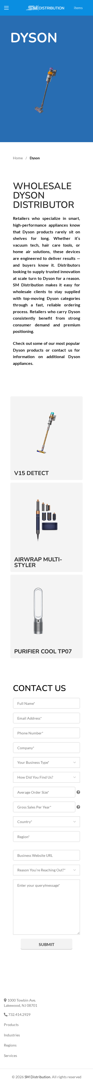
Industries (12, 1035)
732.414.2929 (18, 1014)
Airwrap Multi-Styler (38, 562)
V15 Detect (31, 473)
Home (18, 158)
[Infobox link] (88, 0)
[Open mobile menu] (6, 8)
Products (11, 1024)
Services (10, 1055)
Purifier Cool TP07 (43, 651)
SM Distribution (37, 1077)
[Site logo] (45, 7)
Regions (10, 1045)
